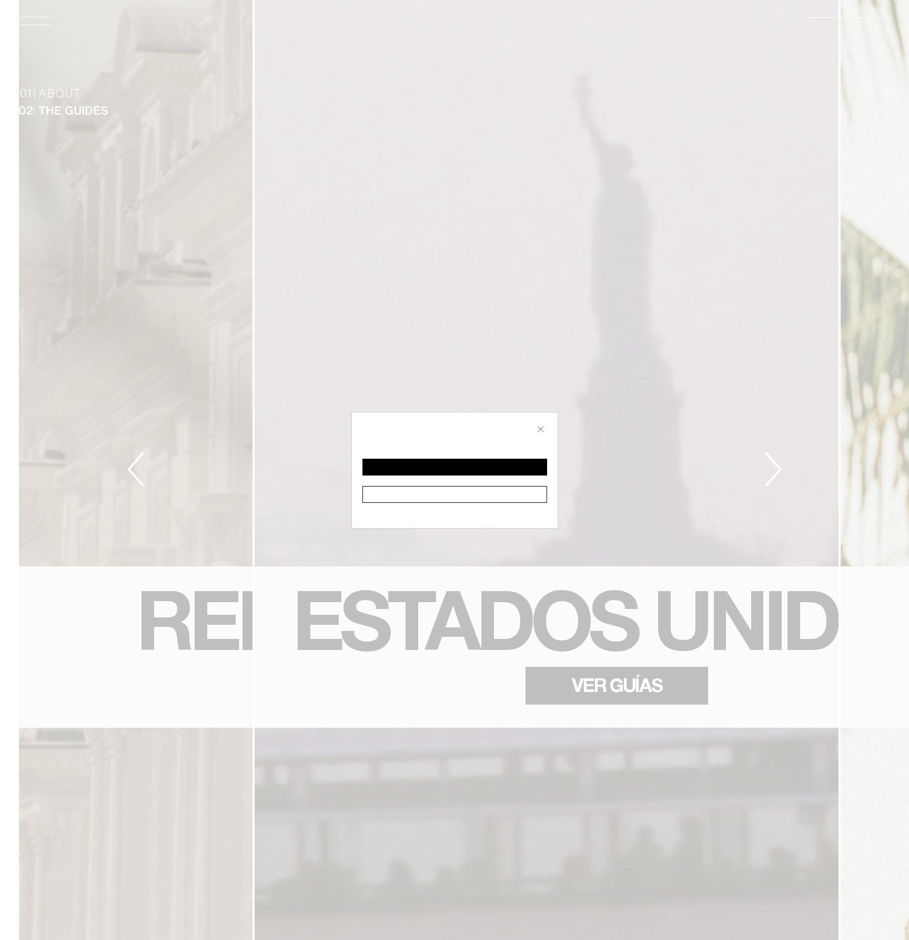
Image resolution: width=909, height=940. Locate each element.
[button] (454, 467)
